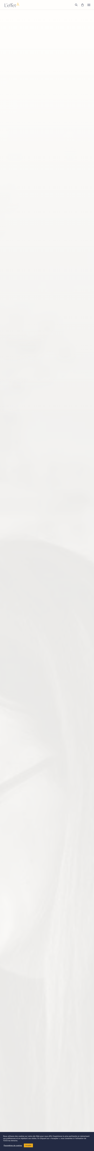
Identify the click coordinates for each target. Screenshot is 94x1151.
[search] (76, 5)
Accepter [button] (28, 1145)
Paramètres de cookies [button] (13, 1145)
